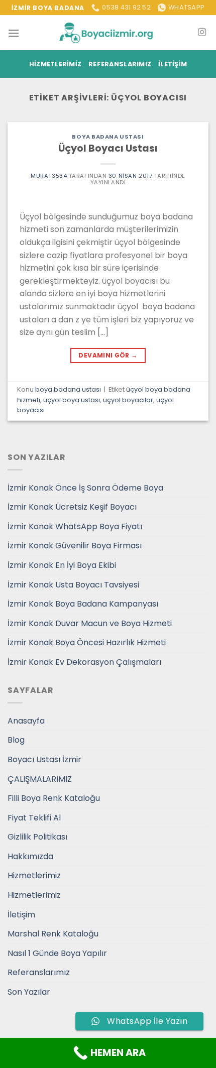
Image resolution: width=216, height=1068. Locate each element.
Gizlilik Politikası (37, 837)
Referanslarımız (119, 64)
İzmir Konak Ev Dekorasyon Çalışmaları (84, 662)
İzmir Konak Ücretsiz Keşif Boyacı (72, 507)
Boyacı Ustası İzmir (44, 759)
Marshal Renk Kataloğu (53, 933)
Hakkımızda (30, 856)
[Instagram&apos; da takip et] (202, 32)
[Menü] (14, 33)
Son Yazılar (29, 992)
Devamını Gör (107, 355)
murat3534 (49, 176)
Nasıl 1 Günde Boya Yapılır (57, 953)
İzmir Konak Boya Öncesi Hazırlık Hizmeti (87, 642)
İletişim (172, 64)
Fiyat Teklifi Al (34, 817)
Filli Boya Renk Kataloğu (54, 798)
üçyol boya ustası (71, 400)
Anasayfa (26, 721)
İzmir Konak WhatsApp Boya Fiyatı (75, 526)
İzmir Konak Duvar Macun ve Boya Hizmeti (90, 623)
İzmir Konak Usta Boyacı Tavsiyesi (73, 584)
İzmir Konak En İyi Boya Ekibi (62, 565)
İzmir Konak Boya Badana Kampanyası (83, 604)
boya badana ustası (108, 137)
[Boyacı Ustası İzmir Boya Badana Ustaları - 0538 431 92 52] (108, 33)
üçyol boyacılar (128, 400)
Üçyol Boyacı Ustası (108, 148)
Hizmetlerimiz (55, 64)
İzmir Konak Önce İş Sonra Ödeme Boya (85, 488)
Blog (16, 740)
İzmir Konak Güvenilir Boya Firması (75, 545)
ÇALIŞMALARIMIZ (40, 779)
